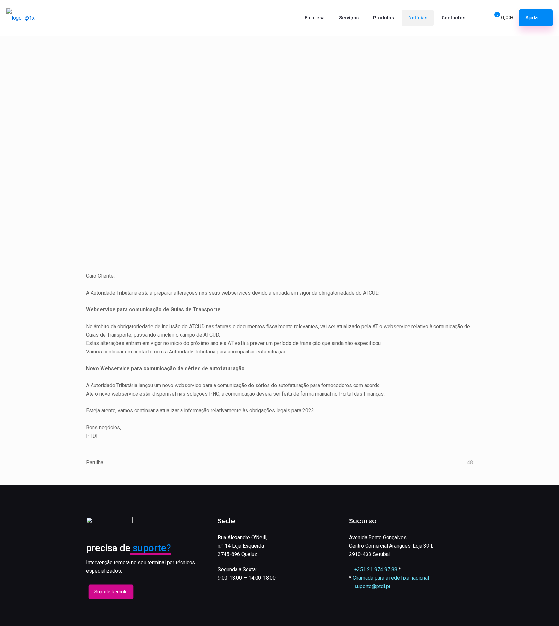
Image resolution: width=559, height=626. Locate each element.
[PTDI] (20, 18)
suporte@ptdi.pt (372, 586)
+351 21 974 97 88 (375, 569)
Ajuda (531, 18)
